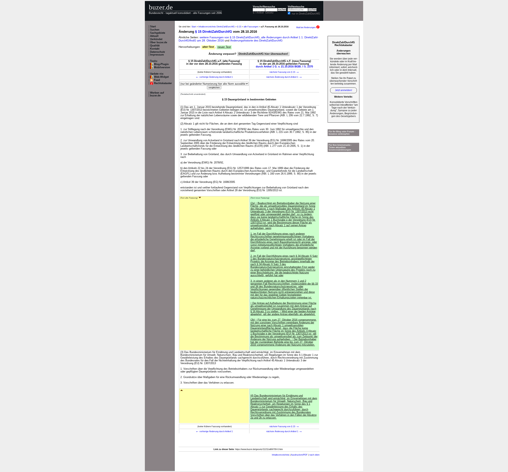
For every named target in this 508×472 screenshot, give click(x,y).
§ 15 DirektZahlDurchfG (213, 32)
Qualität (155, 45)
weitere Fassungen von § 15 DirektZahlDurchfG (230, 37)
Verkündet (156, 39)
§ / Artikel (258, 12)
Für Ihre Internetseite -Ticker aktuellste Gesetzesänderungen (340, 147)
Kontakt (154, 48)
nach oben (314, 455)
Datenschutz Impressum (157, 53)
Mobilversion (162, 67)
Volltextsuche (296, 6)
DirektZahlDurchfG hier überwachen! (263, 53)
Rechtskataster (163, 83)
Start (153, 26)
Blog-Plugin (161, 64)
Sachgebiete (157, 33)
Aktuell (154, 36)
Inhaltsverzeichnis (280, 455)
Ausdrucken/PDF (299, 455)
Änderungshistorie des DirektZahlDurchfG (256, 40)
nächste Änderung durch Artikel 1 (284, 77)
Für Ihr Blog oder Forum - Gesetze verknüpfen (342, 132)
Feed (157, 80)
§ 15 (239, 26)
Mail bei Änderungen (306, 27)
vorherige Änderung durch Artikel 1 (214, 77)
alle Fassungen (251, 26)
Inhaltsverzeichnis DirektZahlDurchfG (216, 26)
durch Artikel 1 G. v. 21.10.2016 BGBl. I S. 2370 (284, 66)
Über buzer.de (158, 42)
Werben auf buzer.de (157, 94)
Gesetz (269, 12)
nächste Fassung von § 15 (284, 72)
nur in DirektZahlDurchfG (306, 13)
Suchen (154, 29)
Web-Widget (161, 77)
